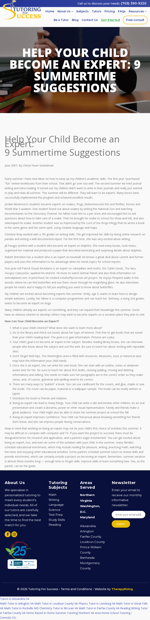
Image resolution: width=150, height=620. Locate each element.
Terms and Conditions (76, 589)
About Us (64, 11)
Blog (75, 20)
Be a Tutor (61, 20)
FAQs (122, 11)
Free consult (135, 20)
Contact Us (90, 20)
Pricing (109, 11)
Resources (137, 11)
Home (50, 11)
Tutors (96, 11)
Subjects (82, 11)
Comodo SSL (8, 599)
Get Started (110, 20)
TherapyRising (122, 589)
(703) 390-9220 (133, 3)
